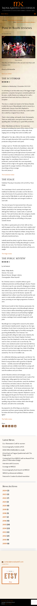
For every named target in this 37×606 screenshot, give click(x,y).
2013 (4, 532)
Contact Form (5, 564)
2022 (5, 498)
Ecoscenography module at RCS (13, 447)
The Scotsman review (8, 175)
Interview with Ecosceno (11, 463)
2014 (4, 528)
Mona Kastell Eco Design (18, 8)
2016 (4, 521)
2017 (4, 517)
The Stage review (7, 253)
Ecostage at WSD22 (9, 467)
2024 (5, 491)
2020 (5, 506)
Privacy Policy (4, 600)
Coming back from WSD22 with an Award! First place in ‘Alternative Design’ (18, 459)
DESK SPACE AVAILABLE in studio (14, 450)
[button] (3, 426)
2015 (4, 525)
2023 (5, 494)
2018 (4, 513)
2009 (5, 544)
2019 (4, 510)
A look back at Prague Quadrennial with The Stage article (17, 454)
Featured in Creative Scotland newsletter (16, 476)
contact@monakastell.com (13, 562)
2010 (4, 540)
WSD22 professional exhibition (13, 473)
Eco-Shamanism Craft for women (14, 444)
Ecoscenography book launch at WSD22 (16, 470)
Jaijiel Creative (8, 603)
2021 (4, 502)
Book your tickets (7, 74)
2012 (4, 536)
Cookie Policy (10, 600)
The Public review (7, 419)
